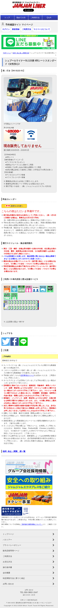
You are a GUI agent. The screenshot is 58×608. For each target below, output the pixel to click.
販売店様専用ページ (11, 551)
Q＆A (49, 18)
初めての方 (21, 18)
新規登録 (15, 29)
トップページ (8, 534)
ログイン (6, 29)
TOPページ (7, 53)
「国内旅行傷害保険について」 (31, 524)
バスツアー (7, 540)
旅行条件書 (7, 567)
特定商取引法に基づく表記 (14, 578)
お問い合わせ (8, 584)
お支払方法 (7, 562)
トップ (7, 18)
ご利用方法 (35, 18)
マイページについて (42, 29)
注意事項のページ (27, 375)
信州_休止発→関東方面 (21, 53)
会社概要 (6, 573)
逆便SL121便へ (16, 206)
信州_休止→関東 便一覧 (14, 451)
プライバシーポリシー (12, 545)
